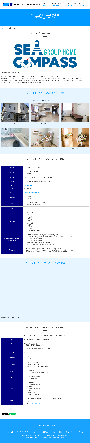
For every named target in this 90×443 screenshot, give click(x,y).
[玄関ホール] (75, 137)
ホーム (45, 4)
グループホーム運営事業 (56, 4)
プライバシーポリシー (81, 432)
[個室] (75, 112)
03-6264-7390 (48, 425)
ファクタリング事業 (70, 4)
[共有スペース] (45, 112)
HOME (3, 28)
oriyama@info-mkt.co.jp (31, 192)
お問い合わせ (82, 4)
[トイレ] (45, 137)
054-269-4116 (28, 185)
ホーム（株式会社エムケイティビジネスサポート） (17, 432)
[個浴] (15, 137)
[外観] (15, 112)
